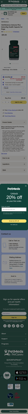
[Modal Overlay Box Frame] (14, 207)
